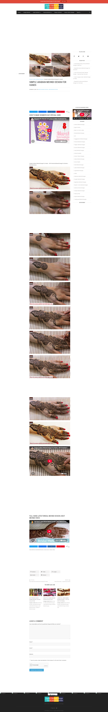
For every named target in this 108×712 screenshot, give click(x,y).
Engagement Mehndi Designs (80, 138)
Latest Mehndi (36, 12)
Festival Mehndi (46, 12)
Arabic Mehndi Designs (38, 79)
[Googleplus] (83, 56)
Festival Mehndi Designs (79, 141)
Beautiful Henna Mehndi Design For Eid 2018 (81, 68)
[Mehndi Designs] (54, 5)
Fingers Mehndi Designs (79, 144)
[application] (82, 114)
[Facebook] (74, 56)
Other (75, 173)
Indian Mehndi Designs (34, 605)
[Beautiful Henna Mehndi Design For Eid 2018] (49, 589)
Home (19, 12)
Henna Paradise (77, 153)
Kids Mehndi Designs (79, 164)
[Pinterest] (88, 56)
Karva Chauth (77, 161)
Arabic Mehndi (32, 549)
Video (54, 549)
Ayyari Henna (77, 127)
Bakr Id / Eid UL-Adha (79, 130)
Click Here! (63, 1)
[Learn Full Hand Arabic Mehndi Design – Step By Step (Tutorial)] (63, 589)
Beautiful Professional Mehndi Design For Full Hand (80, 82)
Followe (53, 694)
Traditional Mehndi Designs (80, 199)
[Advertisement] (26, 7)
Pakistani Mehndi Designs (80, 176)
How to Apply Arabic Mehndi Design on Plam (81, 77)
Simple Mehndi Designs (79, 190)
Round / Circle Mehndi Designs (81, 185)
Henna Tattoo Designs (69, 12)
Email (31, 648)
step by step (46, 549)
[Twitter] (78, 56)
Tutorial (50, 549)
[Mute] (87, 118)
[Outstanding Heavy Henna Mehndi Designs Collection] (35, 589)
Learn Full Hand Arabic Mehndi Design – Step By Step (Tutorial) (63, 599)
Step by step (77, 193)
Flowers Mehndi (58, 12)
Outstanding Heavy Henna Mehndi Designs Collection (34, 599)
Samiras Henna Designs (79, 187)
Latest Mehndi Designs (48, 604)
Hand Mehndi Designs (53, 89)
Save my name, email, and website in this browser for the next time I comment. (48, 660)
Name (31, 641)
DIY (75, 136)
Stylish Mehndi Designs (79, 196)
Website (31, 654)
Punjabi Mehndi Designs (79, 179)
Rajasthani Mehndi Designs (80, 182)
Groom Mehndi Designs (79, 147)
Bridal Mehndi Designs (79, 133)
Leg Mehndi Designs (78, 170)
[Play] (74, 118)
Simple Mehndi (26, 12)
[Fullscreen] (89, 118)
